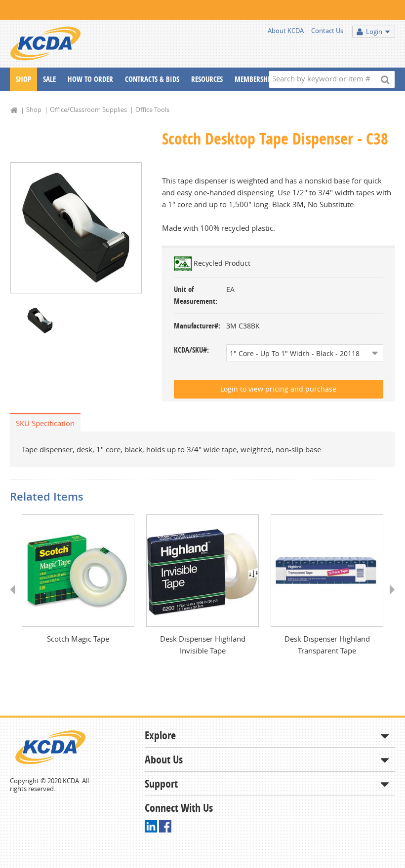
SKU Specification (45, 423)
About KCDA (286, 30)
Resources (207, 79)
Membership (254, 79)
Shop (23, 79)
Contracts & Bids (152, 79)
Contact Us (327, 30)
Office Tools (152, 109)
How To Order (90, 79)
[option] (76, 227)
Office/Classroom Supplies (88, 109)
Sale (49, 79)
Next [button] (389, 599)
